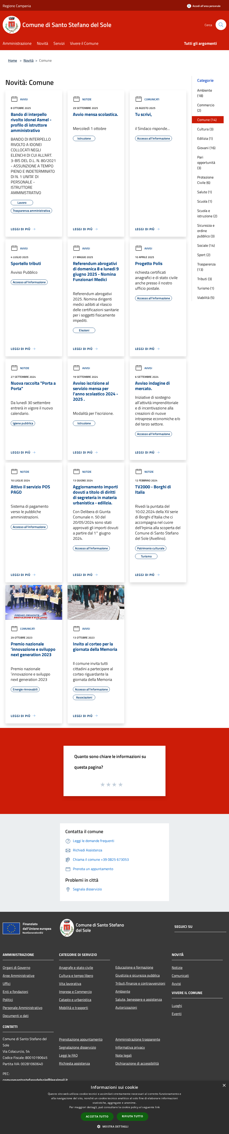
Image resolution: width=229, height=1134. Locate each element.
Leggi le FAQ (68, 1055)
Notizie (86, 99)
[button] (114, 1126)
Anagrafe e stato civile (76, 967)
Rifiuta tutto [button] (132, 1116)
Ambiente (122, 991)
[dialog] (114, 1107)
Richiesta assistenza (74, 1063)
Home (12, 60)
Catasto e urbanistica (75, 999)
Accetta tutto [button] (97, 1116)
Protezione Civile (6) (205, 180)
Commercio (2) (205, 107)
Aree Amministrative (18, 975)
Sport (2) (203, 254)
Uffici (7, 983)
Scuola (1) (204, 201)
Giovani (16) (206, 147)
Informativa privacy (130, 1047)
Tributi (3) (204, 278)
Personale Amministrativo (22, 1007)
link (157, 1107)
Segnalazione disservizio (77, 1047)
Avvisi (24, 99)
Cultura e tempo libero (76, 975)
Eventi (177, 1013)
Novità (28, 60)
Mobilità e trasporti (73, 1007)
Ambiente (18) (204, 93)
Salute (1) (204, 192)
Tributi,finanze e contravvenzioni (140, 983)
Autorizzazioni (126, 1007)
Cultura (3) (205, 129)
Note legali (123, 1055)
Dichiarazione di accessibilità (137, 1063)
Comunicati (151, 99)
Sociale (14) (206, 245)
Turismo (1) (205, 288)
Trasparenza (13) (206, 266)
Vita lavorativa (70, 983)
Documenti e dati (16, 1015)
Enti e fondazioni (15, 991)
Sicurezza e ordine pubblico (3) (205, 231)
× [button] (224, 1085)
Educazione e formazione (134, 967)
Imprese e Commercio (75, 991)
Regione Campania (17, 5)
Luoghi (177, 1005)
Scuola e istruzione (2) (207, 213)
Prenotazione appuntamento (80, 1039)
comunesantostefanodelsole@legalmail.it (35, 1080)
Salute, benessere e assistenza (138, 999)
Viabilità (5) (205, 297)
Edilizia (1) (205, 138)
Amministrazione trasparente (137, 1039)
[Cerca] (221, 24)
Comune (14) (206, 119)
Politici (8, 999)
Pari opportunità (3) (206, 162)
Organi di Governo (16, 967)
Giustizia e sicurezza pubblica (137, 975)
